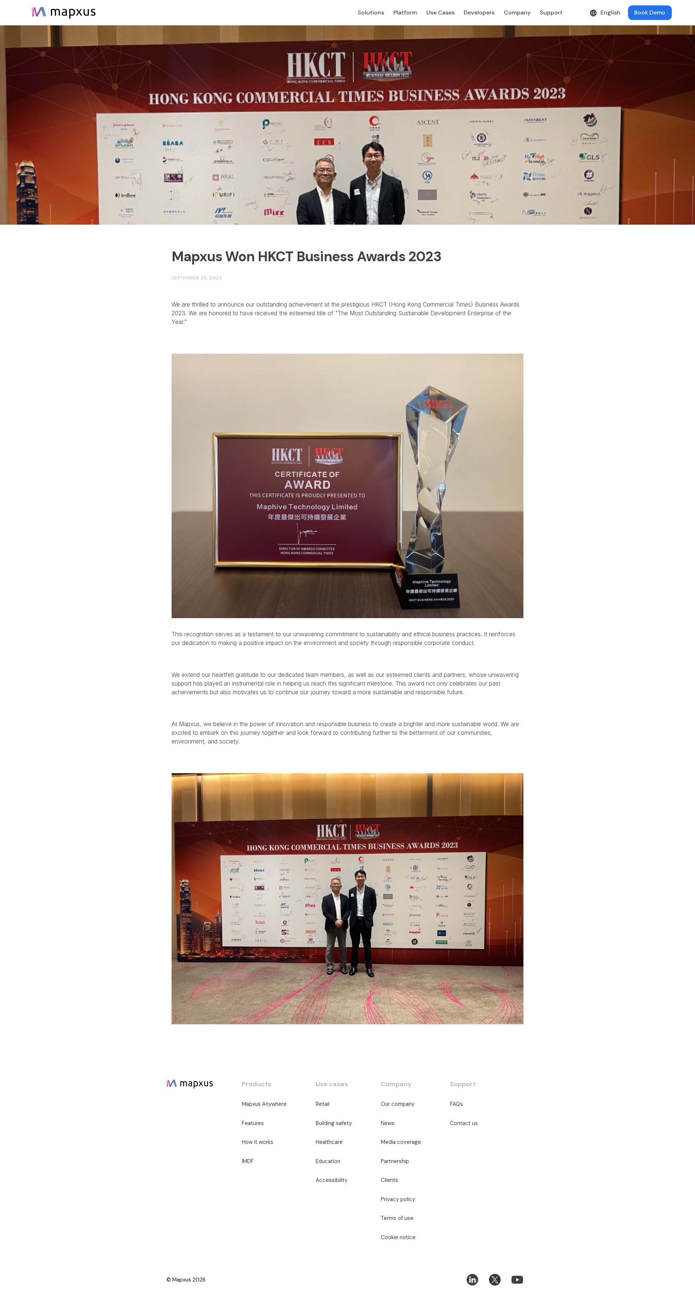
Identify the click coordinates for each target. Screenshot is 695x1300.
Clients (389, 1180)
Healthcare (329, 1142)
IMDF (248, 1161)
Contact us (464, 1123)
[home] (63, 12)
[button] (405, 12)
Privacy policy (398, 1199)
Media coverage (401, 1142)
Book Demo (649, 12)
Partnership (395, 1161)
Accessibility (332, 1180)
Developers (479, 12)
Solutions (371, 12)
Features (253, 1123)
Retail (322, 1104)
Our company (397, 1104)
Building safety (334, 1123)
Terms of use (397, 1218)
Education (328, 1161)
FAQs (456, 1104)
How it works (257, 1142)
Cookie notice (398, 1237)
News (388, 1123)
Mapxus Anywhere (264, 1104)
